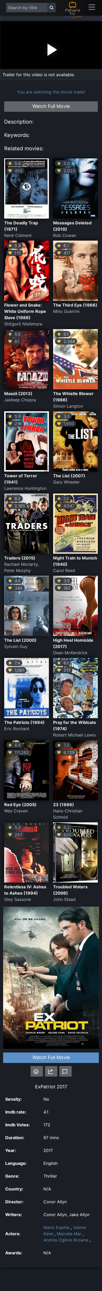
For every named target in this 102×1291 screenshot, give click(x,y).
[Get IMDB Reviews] (37, 1071)
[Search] (51, 7)
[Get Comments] (65, 1071)
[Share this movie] (51, 1071)
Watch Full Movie (51, 1057)
